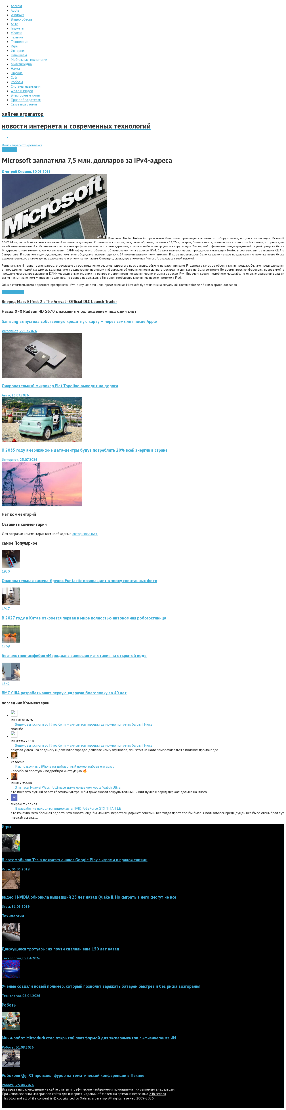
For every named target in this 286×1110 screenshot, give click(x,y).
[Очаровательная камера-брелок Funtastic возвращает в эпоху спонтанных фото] (11, 566)
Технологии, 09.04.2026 (21, 958)
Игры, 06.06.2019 (15, 869)
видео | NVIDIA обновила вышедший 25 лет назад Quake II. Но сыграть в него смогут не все (89, 897)
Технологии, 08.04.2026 (21, 995)
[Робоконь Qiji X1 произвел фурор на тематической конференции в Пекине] (11, 1066)
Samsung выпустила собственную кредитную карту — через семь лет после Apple (79, 321)
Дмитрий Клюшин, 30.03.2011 (26, 171)
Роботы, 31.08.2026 (18, 1047)
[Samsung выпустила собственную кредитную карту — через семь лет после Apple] (42, 376)
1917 (6, 608)
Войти (6, 145)
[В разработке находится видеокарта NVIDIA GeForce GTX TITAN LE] (14, 799)
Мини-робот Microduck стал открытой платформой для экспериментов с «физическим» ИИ (89, 1037)
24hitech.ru (157, 1093)
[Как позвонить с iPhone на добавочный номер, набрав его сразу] (14, 757)
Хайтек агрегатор (93, 1098)
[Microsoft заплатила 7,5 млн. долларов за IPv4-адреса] (54, 238)
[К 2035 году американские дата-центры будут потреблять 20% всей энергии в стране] (42, 505)
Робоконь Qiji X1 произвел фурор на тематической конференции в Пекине (73, 1075)
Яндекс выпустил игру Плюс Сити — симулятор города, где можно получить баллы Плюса (83, 724)
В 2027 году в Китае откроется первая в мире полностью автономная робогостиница (84, 618)
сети (20, 292)
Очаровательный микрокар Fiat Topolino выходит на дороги (60, 385)
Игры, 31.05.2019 (15, 906)
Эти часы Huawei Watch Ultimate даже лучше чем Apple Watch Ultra (67, 787)
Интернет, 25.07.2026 (19, 459)
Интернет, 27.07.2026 (19, 331)
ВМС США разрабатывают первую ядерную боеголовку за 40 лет (64, 692)
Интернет (9, 149)
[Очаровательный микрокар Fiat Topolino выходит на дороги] (42, 440)
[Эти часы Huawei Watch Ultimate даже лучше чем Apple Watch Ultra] (14, 778)
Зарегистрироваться (26, 145)
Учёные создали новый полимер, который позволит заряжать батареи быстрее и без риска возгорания (101, 986)
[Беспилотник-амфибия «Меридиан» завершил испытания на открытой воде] (11, 641)
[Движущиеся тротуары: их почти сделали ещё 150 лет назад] (11, 939)
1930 (6, 571)
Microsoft (9, 292)
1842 (6, 683)
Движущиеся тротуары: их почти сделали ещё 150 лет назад (60, 949)
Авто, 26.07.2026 (15, 395)
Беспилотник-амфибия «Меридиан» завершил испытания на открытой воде (74, 655)
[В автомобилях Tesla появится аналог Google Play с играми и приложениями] (11, 850)
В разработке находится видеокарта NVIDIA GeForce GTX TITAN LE (68, 808)
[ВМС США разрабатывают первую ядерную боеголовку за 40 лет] (11, 679)
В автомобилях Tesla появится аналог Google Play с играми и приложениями (74, 859)
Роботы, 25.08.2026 (18, 1085)
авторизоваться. (85, 533)
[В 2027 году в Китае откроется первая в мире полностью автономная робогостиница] (11, 604)
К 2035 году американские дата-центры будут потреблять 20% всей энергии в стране (85, 450)
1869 (6, 646)
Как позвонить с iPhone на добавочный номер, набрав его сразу (64, 766)
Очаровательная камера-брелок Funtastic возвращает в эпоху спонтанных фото (79, 580)
